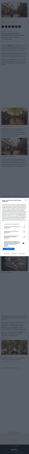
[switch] (24, 227)
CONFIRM (8, 248)
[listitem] (14, 224)
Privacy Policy (22, 253)
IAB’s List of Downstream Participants (16, 220)
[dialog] (14, 227)
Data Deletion (7, 253)
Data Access (14, 253)
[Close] (26, 200)
